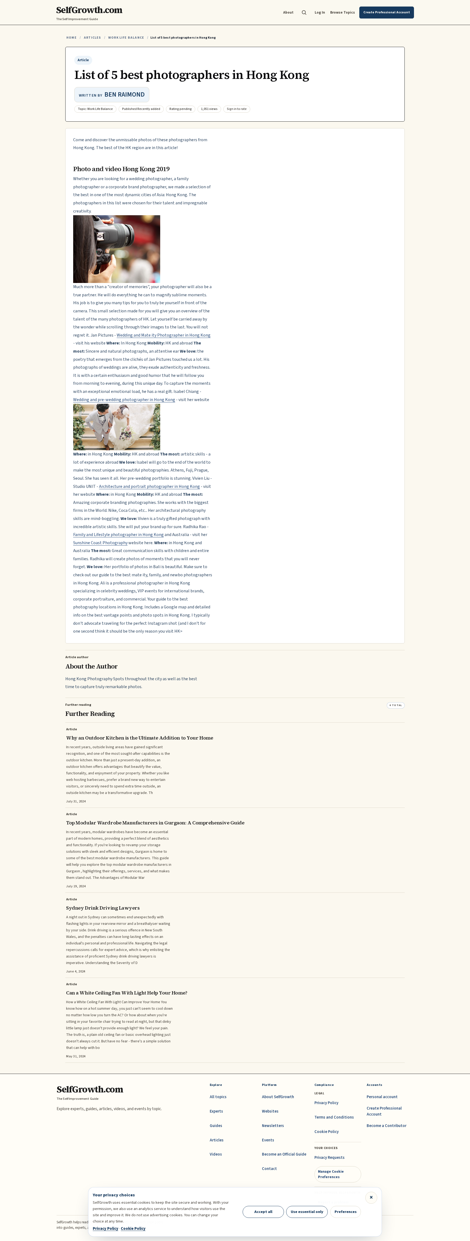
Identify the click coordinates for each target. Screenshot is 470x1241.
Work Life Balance (126, 37)
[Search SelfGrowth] (304, 13)
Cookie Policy (326, 1132)
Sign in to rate (237, 109)
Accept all (263, 1212)
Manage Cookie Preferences (331, 1174)
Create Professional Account (384, 1111)
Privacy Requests (329, 1157)
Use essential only (307, 1212)
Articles (92, 37)
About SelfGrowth (278, 1097)
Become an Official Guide (284, 1154)
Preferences (346, 1212)
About (288, 12)
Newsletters (273, 1126)
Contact (269, 1169)
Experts (216, 1111)
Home (71, 37)
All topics (218, 1097)
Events (268, 1140)
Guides (216, 1126)
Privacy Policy (326, 1103)
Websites (270, 1111)
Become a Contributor (386, 1126)
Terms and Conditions (334, 1117)
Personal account (382, 1097)
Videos (216, 1154)
